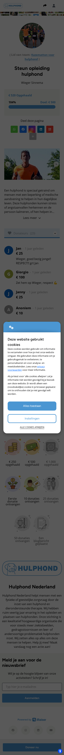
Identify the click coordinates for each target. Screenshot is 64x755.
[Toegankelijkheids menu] (60, 751)
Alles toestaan (32, 406)
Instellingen (32, 418)
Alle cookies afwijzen (32, 427)
